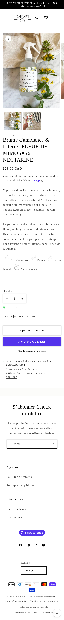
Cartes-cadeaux (16, 509)
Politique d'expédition (21, 485)
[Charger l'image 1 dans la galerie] (12, 121)
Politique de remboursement (44, 601)
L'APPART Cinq (24, 596)
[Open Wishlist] (46, 17)
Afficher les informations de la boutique (25, 375)
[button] (8, 17)
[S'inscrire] (53, 444)
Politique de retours (19, 476)
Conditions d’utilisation (25, 612)
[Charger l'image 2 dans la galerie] (32, 121)
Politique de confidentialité (34, 607)
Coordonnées (15, 517)
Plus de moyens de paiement (32, 351)
